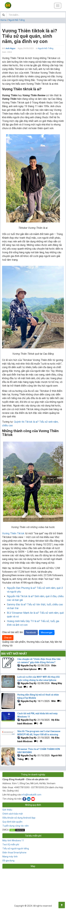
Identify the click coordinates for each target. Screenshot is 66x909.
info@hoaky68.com (31, 794)
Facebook (31, 632)
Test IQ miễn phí (10, 844)
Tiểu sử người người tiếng (15, 848)
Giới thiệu (7, 809)
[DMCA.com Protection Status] (17, 829)
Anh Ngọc (11, 48)
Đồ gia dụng (8, 860)
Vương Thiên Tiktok (13, 533)
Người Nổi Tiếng (16, 20)
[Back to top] (61, 905)
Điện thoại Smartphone (14, 852)
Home (3, 20)
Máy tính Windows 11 (13, 840)
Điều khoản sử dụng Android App (18, 817)
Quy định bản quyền (12, 821)
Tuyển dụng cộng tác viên (15, 825)
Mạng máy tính (10, 856)
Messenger (47, 632)
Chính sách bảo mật (12, 813)
